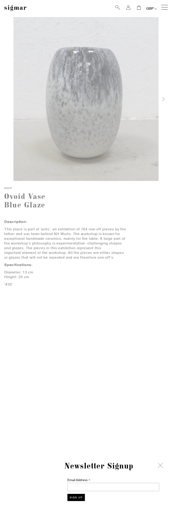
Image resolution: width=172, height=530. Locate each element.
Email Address (78, 480)
